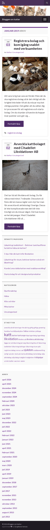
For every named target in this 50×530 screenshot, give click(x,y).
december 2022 (9, 422)
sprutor (11, 354)
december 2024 (9, 388)
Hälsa (6, 296)
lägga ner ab (8, 343)
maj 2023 (6, 418)
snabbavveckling (39, 350)
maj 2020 (6, 461)
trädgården (30, 357)
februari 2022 (8, 435)
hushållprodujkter (16, 331)
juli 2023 (6, 409)
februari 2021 (8, 452)
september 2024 (9, 397)
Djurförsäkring (10, 291)
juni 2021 (6, 444)
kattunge (22, 335)
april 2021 (6, 448)
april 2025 (6, 384)
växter (23, 361)
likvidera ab (22, 339)
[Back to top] (43, 523)
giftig (31, 328)
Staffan (9, 52)
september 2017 (9, 486)
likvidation (11, 339)
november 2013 (9, 499)
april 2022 (6, 431)
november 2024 (9, 392)
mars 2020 (7, 465)
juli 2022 (6, 427)
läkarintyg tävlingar (19, 346)
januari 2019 (7, 478)
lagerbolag (41, 335)
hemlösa (7, 331)
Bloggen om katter (11, 19)
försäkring (25, 328)
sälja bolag (15, 357)
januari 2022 (7, 439)
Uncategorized (18, 52)
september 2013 (9, 508)
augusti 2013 (8, 512)
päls (39, 346)
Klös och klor (9, 301)
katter (14, 335)
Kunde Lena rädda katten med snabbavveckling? (25, 268)
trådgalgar (38, 357)
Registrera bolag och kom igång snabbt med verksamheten (29, 44)
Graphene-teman (21, 527)
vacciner (17, 361)
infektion (31, 331)
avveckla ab (8, 328)
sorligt (6, 354)
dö (13, 328)
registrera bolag (15, 133)
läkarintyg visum (32, 346)
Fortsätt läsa (14, 124)
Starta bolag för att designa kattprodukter (22, 274)
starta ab (17, 354)
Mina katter (9, 306)
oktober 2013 (8, 504)
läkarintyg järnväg (19, 343)
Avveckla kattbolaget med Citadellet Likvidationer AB (29, 148)
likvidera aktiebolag (35, 339)
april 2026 (6, 379)
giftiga (36, 328)
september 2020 (9, 457)
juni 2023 (6, 414)
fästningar (18, 328)
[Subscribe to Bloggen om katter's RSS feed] (3, 2)
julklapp (38, 331)
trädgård (22, 357)
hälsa (26, 331)
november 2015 (9, 495)
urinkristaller (9, 361)
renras (18, 350)
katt (7, 334)
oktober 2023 (8, 405)
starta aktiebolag (27, 354)
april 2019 (6, 474)
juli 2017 (6, 491)
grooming (42, 328)
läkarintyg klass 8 (32, 343)
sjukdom (28, 349)
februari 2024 (8, 401)
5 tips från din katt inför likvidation (19, 254)
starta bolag (37, 354)
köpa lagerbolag (31, 335)
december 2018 (9, 482)
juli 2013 (6, 516)
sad (22, 350)
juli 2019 (6, 469)
